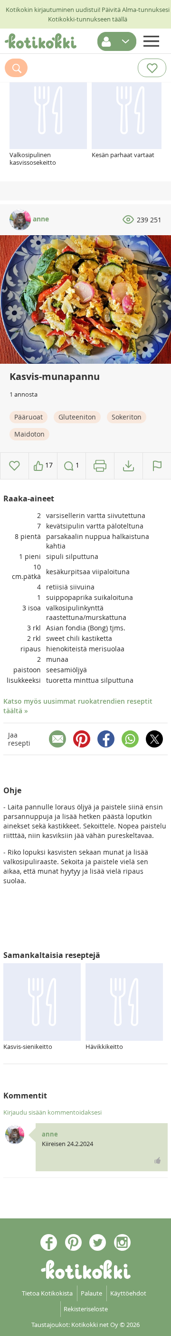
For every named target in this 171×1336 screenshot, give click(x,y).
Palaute (91, 1293)
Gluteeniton (77, 416)
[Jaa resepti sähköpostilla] (57, 739)
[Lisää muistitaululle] (14, 466)
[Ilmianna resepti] (157, 466)
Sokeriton (127, 416)
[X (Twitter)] (154, 739)
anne (40, 218)
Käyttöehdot (128, 1293)
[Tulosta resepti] (100, 466)
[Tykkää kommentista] (158, 1160)
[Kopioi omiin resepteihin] (128, 466)
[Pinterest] (81, 739)
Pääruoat (28, 416)
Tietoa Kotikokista (47, 1293)
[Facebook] (105, 739)
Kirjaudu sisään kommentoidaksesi (52, 1112)
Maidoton (29, 434)
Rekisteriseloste (86, 1309)
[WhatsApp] (130, 739)
